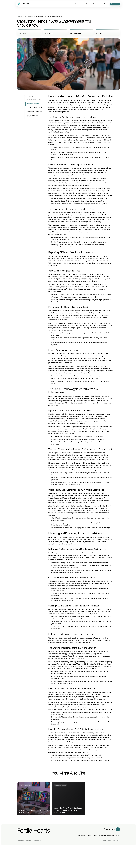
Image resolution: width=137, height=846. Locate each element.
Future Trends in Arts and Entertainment (32, 116)
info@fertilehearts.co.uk (106, 835)
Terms (113, 840)
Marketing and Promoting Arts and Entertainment (34, 112)
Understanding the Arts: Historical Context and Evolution (34, 100)
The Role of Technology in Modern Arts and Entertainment (34, 108)
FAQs (95, 835)
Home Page (82, 835)
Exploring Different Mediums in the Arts (34, 104)
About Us (104, 840)
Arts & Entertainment (29, 16)
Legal (118, 840)
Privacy (109, 840)
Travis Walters (22, 33)
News (22, 16)
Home (18, 16)
